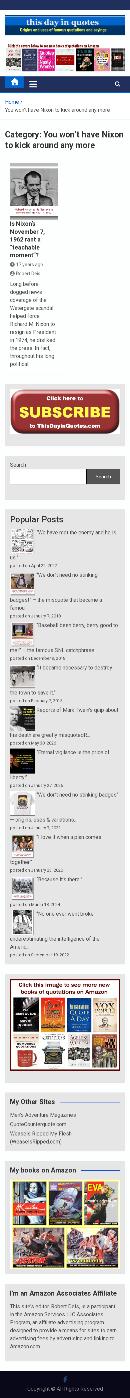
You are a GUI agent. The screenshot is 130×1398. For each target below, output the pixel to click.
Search (18, 465)
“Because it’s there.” (59, 879)
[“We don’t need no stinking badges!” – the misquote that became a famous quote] (22, 575)
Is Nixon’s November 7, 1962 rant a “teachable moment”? (27, 239)
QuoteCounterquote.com (38, 1124)
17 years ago (29, 264)
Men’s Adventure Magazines (43, 1115)
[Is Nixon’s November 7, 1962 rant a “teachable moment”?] (34, 191)
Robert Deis (28, 273)
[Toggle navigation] (33, 84)
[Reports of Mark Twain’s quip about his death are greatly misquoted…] (22, 710)
